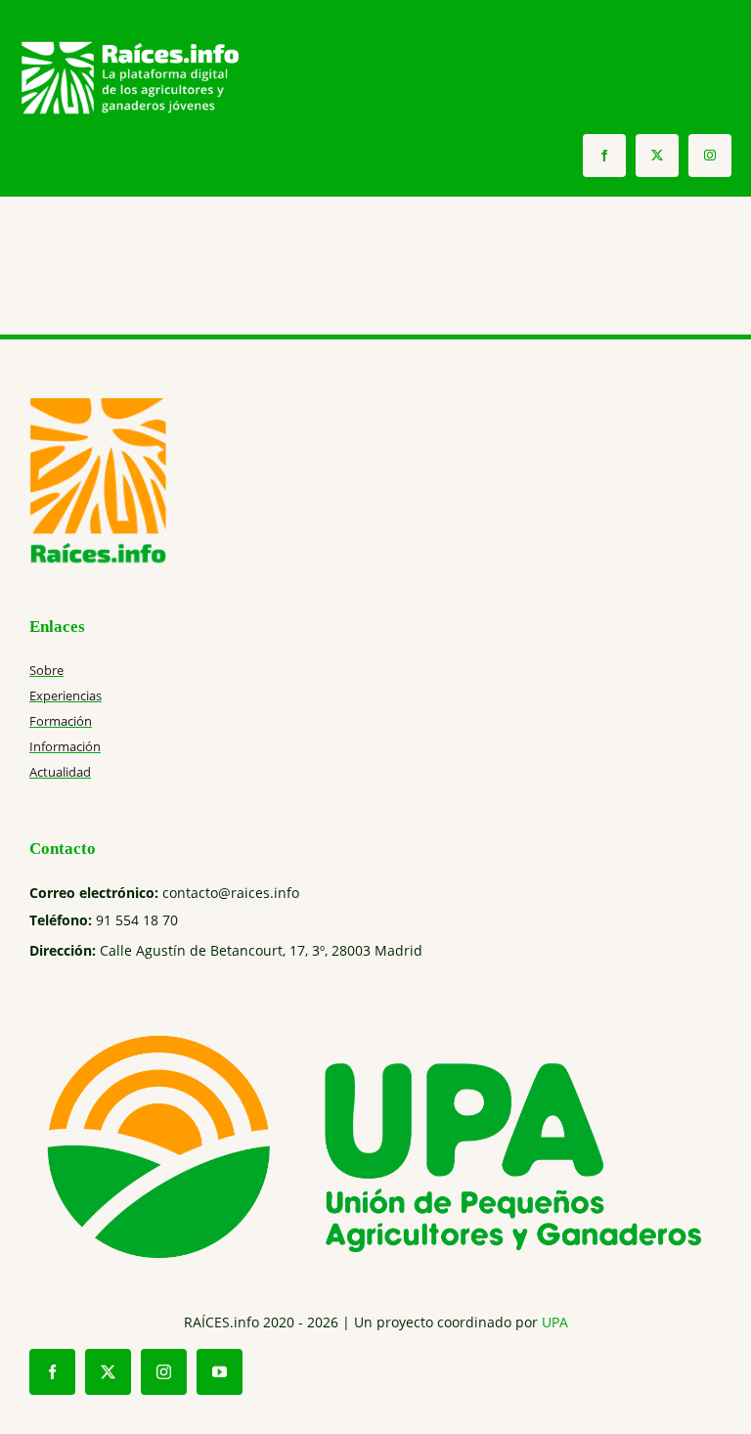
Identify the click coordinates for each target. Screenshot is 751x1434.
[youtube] (220, 1372)
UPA (555, 1322)
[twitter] (657, 155)
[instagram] (709, 155)
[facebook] (604, 155)
